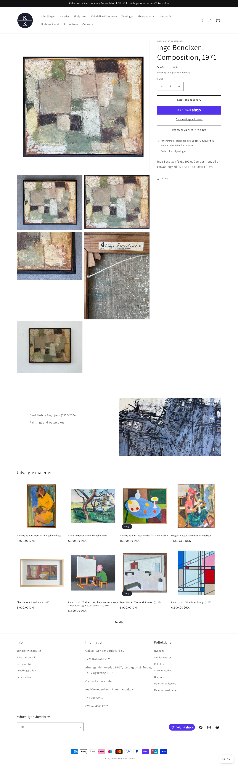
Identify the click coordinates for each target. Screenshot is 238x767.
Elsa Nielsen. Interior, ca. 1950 (33, 602)
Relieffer (159, 664)
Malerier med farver (166, 690)
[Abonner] (79, 727)
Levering (161, 72)
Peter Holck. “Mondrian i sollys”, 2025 (191, 602)
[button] (87, 24)
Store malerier (162, 670)
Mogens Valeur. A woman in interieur (191, 535)
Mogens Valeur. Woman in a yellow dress (39, 535)
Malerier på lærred (165, 683)
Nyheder (159, 651)
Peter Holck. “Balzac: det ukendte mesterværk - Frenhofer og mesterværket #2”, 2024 (93, 604)
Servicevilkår (24, 677)
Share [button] (164, 178)
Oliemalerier (161, 677)
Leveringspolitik (26, 670)
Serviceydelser (162, 657)
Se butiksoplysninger (173, 151)
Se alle (119, 622)
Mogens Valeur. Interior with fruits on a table (144, 535)
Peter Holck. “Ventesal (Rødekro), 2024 (140, 602)
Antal (160, 79)
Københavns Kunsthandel (122, 758)
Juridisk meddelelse (29, 651)
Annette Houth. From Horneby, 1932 (87, 535)
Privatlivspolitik (26, 657)
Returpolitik (24, 664)
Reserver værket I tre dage (189, 130)
